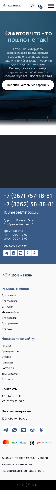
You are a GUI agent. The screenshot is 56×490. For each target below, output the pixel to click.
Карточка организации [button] (17, 464)
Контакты (7, 362)
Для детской (9, 317)
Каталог (6, 345)
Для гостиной (10, 301)
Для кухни (7, 306)
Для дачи (7, 329)
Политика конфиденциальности (23, 471)
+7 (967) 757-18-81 (27, 196)
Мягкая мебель (10, 312)
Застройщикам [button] (10, 373)
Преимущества (10, 351)
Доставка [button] (7, 379)
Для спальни (9, 295)
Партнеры (8, 368)
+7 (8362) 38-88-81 (28, 204)
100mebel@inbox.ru (21, 212)
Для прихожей (10, 323)
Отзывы (6, 356)
